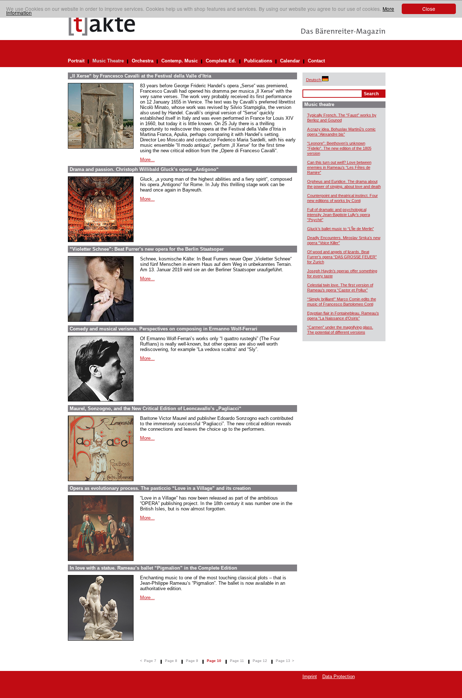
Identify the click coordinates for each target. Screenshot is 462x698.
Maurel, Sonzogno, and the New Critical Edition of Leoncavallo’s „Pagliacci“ (155, 408)
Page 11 (237, 661)
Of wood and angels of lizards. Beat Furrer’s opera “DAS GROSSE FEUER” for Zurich (342, 257)
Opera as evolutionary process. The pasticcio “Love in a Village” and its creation (160, 488)
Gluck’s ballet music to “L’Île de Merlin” (340, 229)
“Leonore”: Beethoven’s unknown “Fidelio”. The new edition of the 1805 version (339, 148)
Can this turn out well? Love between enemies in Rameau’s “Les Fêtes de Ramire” (339, 167)
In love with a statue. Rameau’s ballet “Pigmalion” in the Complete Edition (153, 568)
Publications (258, 60)
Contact (316, 60)
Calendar (290, 60)
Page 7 (150, 661)
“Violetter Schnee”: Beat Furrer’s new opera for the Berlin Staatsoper (147, 249)
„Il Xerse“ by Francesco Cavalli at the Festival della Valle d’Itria (140, 76)
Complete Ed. (221, 60)
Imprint (309, 676)
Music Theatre (108, 60)
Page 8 (171, 661)
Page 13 (283, 661)
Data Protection (338, 676)
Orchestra (142, 60)
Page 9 (192, 661)
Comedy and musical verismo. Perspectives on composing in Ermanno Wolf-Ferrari (163, 329)
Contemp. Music (179, 60)
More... (147, 159)
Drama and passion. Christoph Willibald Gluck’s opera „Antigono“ (144, 169)
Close (428, 8)
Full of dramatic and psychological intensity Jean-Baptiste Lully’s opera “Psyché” (338, 214)
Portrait (76, 60)
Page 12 (260, 661)
